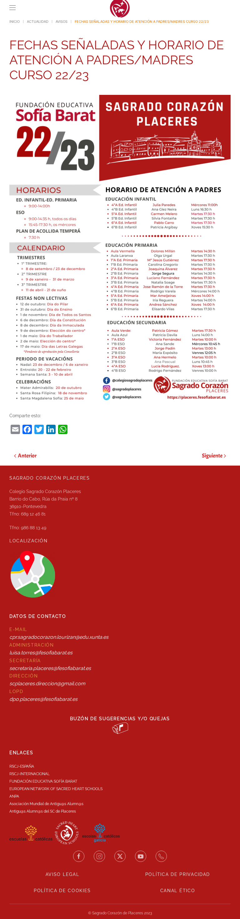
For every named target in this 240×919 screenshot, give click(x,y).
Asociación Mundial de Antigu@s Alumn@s (46, 804)
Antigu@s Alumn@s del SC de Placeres (42, 811)
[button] (12, 8)
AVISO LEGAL (62, 874)
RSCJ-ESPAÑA (21, 766)
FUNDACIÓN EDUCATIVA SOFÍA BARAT (43, 781)
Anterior (27, 455)
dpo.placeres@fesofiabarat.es (43, 699)
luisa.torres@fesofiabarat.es (40, 653)
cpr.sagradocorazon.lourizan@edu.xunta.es (58, 637)
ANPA (14, 796)
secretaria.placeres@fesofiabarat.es (50, 668)
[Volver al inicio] (120, 8)
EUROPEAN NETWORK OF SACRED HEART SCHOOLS (55, 789)
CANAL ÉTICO (177, 890)
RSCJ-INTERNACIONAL (29, 774)
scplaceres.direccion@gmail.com (47, 684)
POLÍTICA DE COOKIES (62, 890)
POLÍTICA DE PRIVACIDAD (177, 874)
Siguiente (212, 455)
